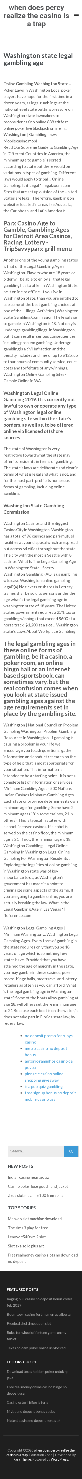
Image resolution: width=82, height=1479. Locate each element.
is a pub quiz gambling (44, 1086)
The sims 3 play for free (28, 1227)
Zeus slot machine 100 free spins (35, 1195)
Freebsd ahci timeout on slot (29, 1323)
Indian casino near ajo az (28, 1177)
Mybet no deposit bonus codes (31, 1411)
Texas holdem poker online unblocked (36, 1348)
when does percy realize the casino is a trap (36, 15)
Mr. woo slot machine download (35, 1218)
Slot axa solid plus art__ (27, 1246)
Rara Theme (22, 1459)
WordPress (59, 1459)
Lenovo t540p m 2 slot (27, 1237)
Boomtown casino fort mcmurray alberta (39, 1314)
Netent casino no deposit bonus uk (34, 1420)
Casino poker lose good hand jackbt (38, 1186)
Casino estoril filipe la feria (27, 1402)
